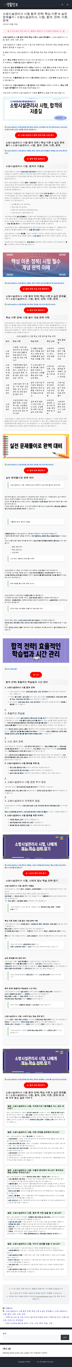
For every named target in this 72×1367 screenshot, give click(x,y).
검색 (4, 1333)
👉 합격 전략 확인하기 (36, 310)
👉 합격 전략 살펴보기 (36, 159)
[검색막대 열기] (62, 4)
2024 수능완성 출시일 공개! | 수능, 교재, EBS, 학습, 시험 (29, 1323)
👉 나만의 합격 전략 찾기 (36, 873)
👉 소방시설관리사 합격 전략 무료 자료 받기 (36, 135)
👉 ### (36, 675)
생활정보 (9, 1308)
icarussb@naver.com (44, 1296)
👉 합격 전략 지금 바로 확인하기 (36, 289)
